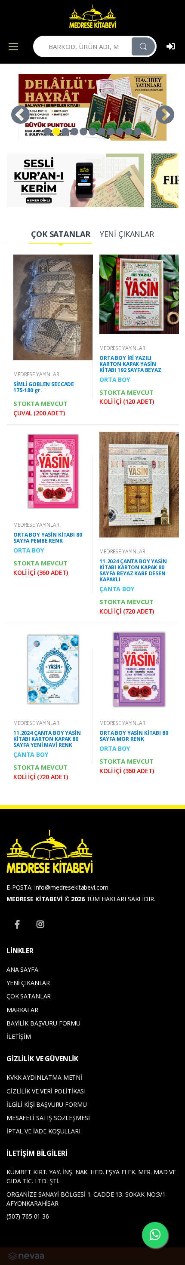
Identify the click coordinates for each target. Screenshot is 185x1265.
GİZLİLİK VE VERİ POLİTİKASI (46, 1091)
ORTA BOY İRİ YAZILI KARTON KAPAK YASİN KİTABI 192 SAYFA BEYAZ (130, 364)
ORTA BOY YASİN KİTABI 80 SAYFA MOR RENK (133, 736)
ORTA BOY (114, 379)
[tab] (60, 234)
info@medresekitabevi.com (71, 887)
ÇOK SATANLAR (28, 996)
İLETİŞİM (18, 1036)
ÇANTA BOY (116, 589)
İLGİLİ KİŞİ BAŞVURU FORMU (46, 1104)
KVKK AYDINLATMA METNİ (44, 1077)
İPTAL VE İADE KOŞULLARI (43, 1131)
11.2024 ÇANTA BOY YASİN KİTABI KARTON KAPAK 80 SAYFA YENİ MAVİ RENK (47, 739)
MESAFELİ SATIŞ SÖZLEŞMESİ (47, 1118)
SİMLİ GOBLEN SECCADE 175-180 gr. (43, 387)
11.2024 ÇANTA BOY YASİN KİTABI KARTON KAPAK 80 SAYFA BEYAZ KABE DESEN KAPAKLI (133, 570)
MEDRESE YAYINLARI (37, 374)
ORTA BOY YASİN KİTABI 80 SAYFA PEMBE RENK (47, 537)
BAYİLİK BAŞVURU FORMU (43, 1023)
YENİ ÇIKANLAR (28, 983)
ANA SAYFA (22, 969)
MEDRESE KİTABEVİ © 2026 (45, 899)
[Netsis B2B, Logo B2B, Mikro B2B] (26, 1255)
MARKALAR (22, 1010)
